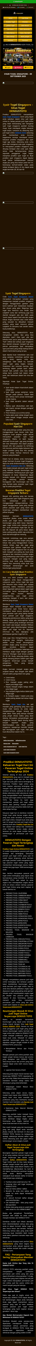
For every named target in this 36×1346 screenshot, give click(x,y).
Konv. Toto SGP (25, 33)
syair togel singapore (9, 749)
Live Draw (25, 18)
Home (10, 18)
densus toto (6, 743)
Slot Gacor (10, 29)
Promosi (25, 22)
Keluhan (10, 40)
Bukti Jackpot (25, 37)
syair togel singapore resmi (11, 752)
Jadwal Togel (10, 25)
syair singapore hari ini (10, 746)
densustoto (15, 743)
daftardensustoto (21, 740)
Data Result (25, 25)
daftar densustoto (8, 740)
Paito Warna (10, 33)
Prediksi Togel (10, 22)
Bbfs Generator (25, 29)
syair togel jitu (23, 746)
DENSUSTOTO (20, 1340)
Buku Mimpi (10, 37)
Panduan (25, 40)
